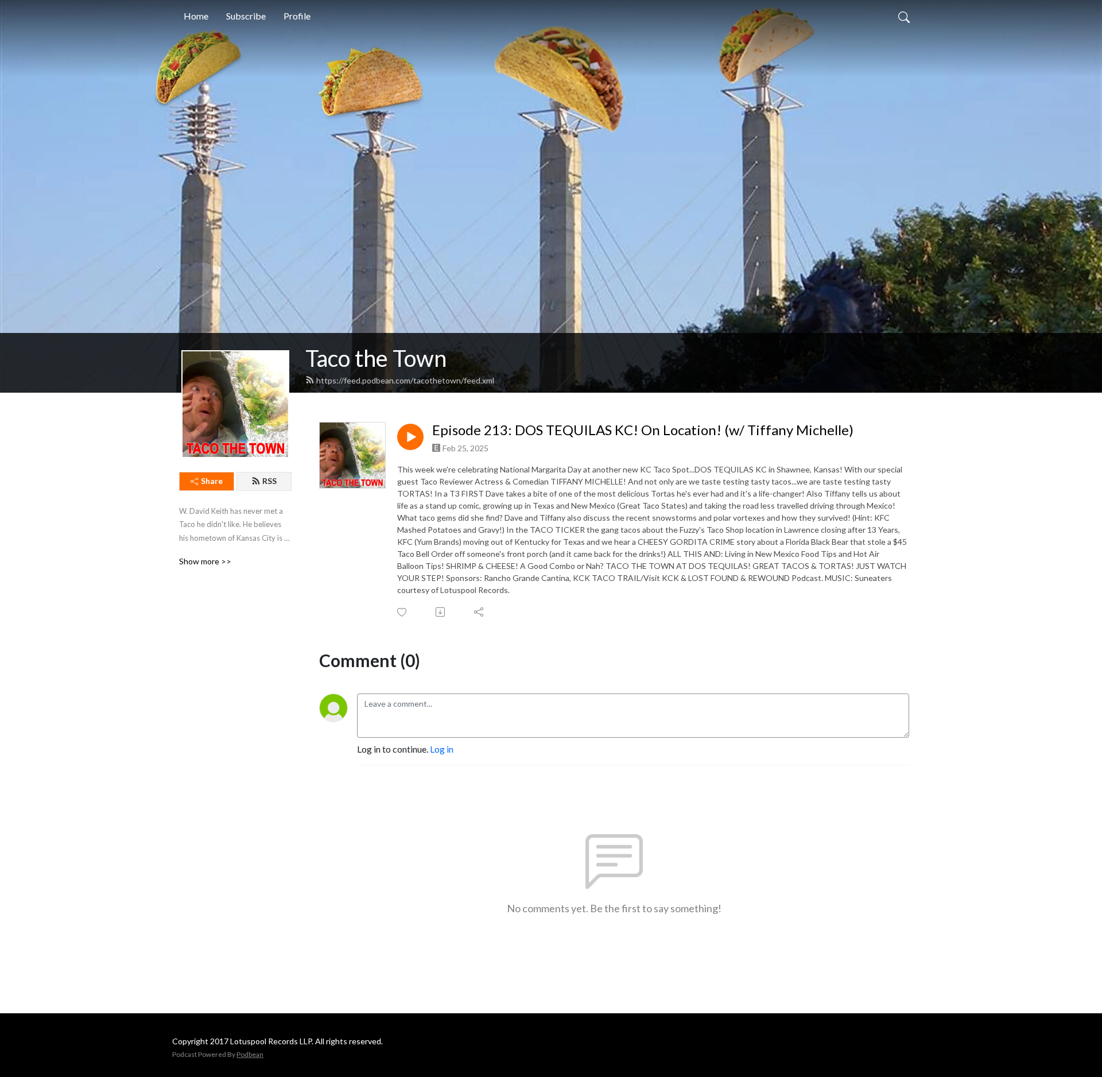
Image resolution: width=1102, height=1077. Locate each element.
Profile (297, 15)
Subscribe (246, 15)
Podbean (249, 1054)
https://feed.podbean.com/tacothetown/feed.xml (405, 380)
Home (196, 15)
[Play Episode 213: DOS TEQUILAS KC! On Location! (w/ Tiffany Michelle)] (410, 437)
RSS (269, 481)
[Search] (904, 16)
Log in (441, 748)
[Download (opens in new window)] (441, 612)
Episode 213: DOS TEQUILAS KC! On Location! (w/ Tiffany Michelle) (642, 430)
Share (212, 481)
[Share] (479, 612)
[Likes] (402, 612)
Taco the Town (376, 358)
